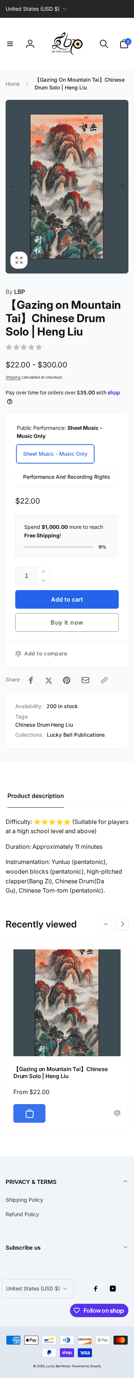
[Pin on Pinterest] (66, 680)
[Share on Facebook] (31, 680)
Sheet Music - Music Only (55, 454)
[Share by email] (85, 680)
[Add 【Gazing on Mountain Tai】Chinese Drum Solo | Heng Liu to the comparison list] (117, 1113)
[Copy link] (104, 680)
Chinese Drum (32, 724)
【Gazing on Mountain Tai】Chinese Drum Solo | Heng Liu (60, 1073)
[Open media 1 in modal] (67, 187)
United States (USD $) (33, 9)
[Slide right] (122, 186)
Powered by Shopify (86, 1366)
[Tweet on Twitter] (48, 680)
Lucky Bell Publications (76, 734)
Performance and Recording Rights (66, 477)
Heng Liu (62, 724)
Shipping (13, 377)
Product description (35, 795)
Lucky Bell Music (58, 1366)
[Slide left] (12, 186)
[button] (10, 44)
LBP (15, 291)
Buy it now (67, 622)
